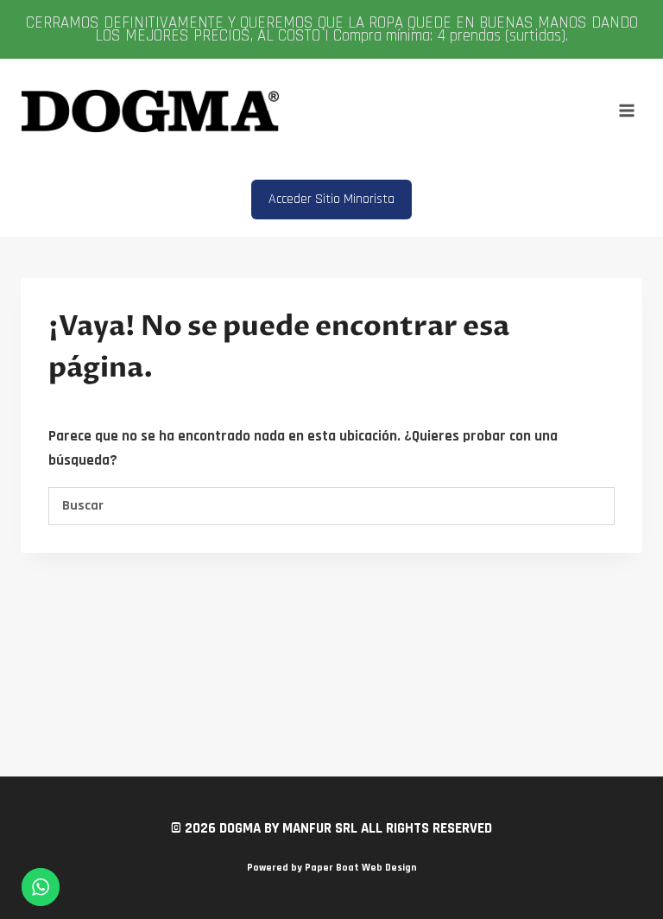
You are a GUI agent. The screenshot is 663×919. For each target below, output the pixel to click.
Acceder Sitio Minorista (331, 199)
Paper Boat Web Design (361, 867)
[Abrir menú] (626, 111)
